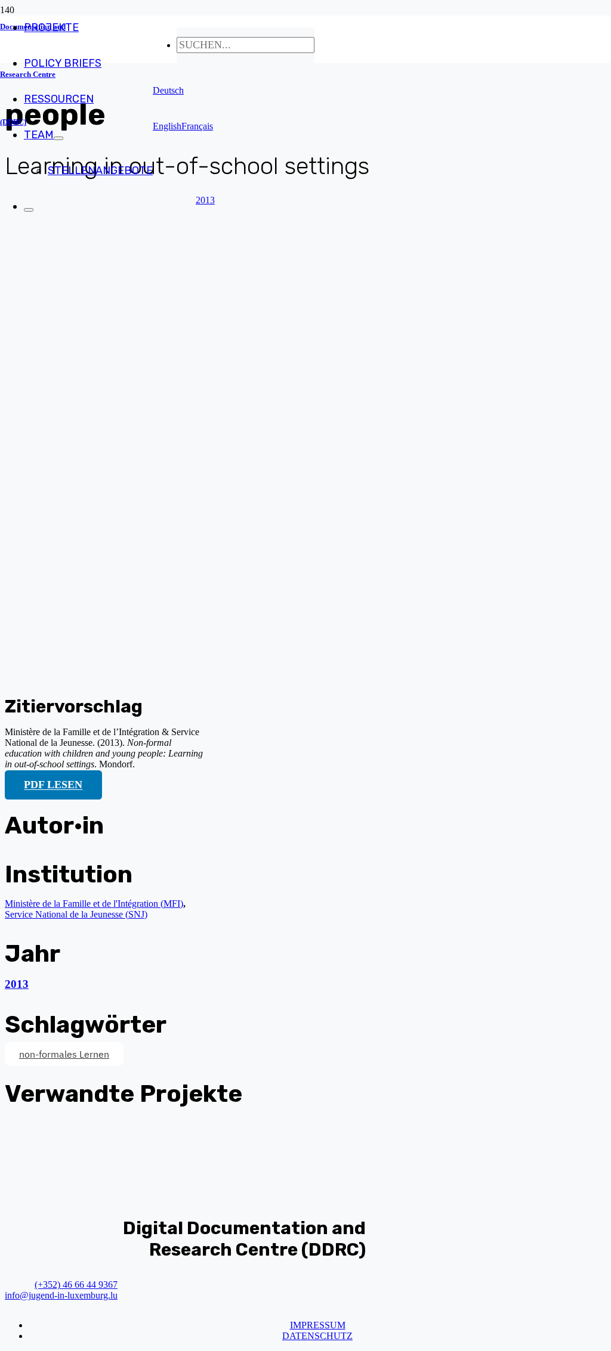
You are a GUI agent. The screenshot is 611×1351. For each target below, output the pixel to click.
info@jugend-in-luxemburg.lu (61, 1295)
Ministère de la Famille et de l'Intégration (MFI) (94, 903)
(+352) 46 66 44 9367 (76, 1284)
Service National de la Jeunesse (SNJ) (76, 914)
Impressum (317, 1325)
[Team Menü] (58, 138)
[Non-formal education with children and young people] (165, 672)
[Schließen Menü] (28, 210)
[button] (168, 90)
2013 (17, 984)
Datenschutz (317, 1336)
